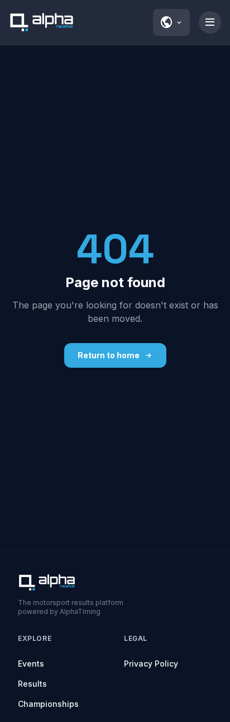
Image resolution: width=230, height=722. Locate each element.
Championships (48, 704)
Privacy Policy (151, 663)
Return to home (109, 355)
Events (31, 663)
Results (32, 683)
